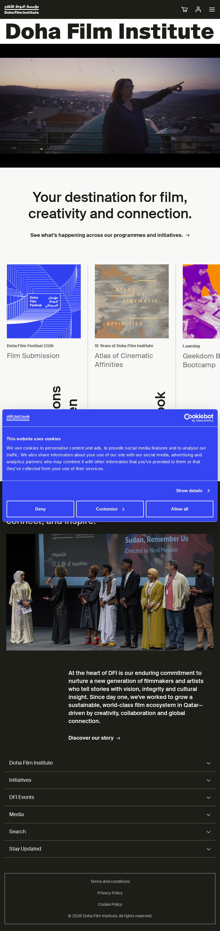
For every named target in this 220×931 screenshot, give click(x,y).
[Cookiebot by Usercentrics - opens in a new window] (188, 418)
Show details (189, 490)
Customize (106, 508)
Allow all (179, 508)
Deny (40, 508)
